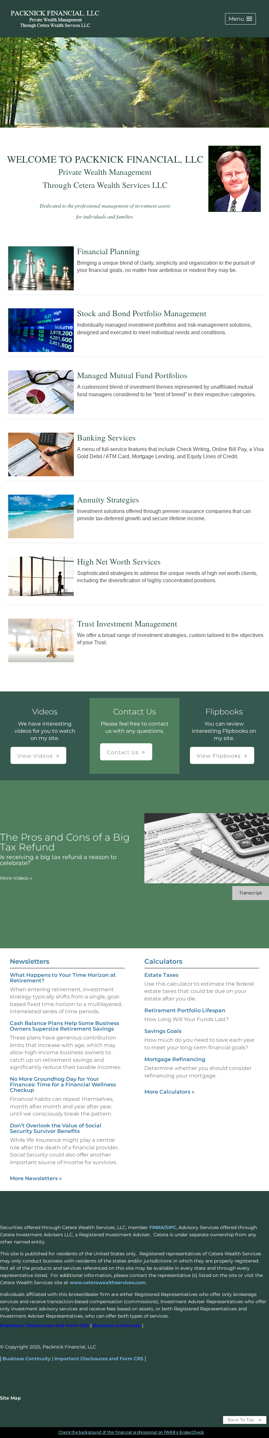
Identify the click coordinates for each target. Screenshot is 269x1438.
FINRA (156, 1227)
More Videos (16, 878)
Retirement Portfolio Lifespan (184, 1010)
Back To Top (242, 1419)
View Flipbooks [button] (219, 756)
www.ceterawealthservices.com (108, 1282)
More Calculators (169, 1092)
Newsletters (29, 961)
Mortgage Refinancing (174, 1059)
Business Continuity (27, 1359)
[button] (240, 19)
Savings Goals (162, 1031)
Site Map (10, 1398)
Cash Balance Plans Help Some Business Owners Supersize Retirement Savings (64, 1026)
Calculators (163, 961)
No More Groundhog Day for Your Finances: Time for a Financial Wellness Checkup (63, 1084)
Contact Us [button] (123, 752)
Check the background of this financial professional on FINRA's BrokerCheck (131, 1432)
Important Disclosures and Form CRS (98, 1359)
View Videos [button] (35, 756)
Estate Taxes (161, 975)
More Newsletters (36, 1178)
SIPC (170, 1227)
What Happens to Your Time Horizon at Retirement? (63, 978)
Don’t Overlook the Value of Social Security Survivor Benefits (55, 1128)
